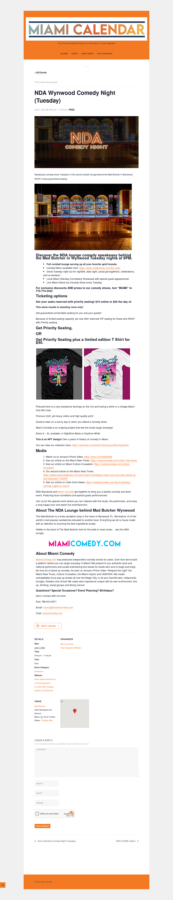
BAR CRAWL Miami (126, 841)
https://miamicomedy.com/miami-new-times (113, 460)
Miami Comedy (66, 491)
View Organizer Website (70, 647)
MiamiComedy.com (46, 559)
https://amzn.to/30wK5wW (98, 456)
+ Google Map (46, 720)
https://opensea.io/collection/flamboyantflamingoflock (100, 445)
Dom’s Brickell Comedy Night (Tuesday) (56, 841)
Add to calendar (48, 625)
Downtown (38, 671)
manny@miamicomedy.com (58, 607)
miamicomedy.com (52, 613)
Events (74, 53)
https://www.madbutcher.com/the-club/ (99, 268)
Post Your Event (104, 53)
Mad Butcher (39, 706)
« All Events (40, 72)
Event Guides (87, 53)
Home (65, 53)
